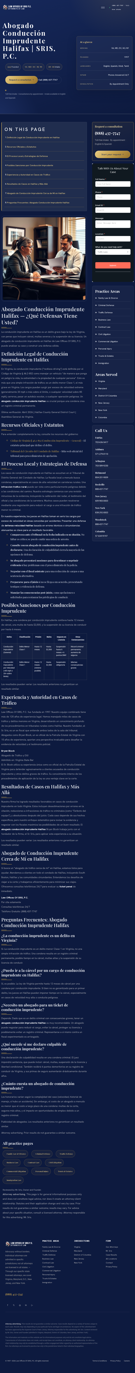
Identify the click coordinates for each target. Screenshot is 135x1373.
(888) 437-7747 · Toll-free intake (121, 7)
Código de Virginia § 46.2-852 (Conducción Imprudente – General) (45, 440)
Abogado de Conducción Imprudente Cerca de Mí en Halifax (36, 193)
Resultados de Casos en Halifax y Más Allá (27, 184)
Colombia (100, 531)
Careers (127, 1361)
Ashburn (99, 449)
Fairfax (98, 437)
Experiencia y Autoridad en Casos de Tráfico (28, 174)
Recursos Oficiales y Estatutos (21, 146)
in (26, 1305)
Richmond (100, 472)
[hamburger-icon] (103, 7)
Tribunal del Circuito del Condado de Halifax (34, 451)
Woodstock (100, 519)
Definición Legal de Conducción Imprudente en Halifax (33, 137)
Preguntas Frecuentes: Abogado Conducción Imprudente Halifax (38, 202)
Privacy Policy (115, 1361)
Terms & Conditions (99, 1361)
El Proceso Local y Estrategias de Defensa (27, 156)
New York (100, 508)
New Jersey (101, 496)
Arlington (100, 461)
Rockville (100, 484)
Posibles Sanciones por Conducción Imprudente (30, 165)
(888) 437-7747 (107, 133)
